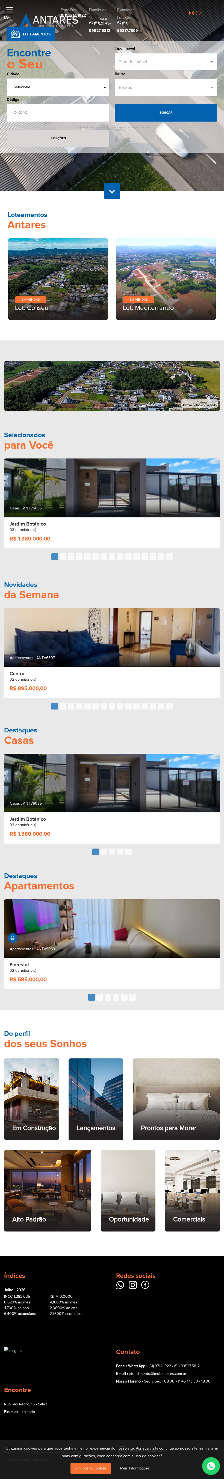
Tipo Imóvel (125, 48)
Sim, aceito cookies (91, 1468)
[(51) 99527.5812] (211, 1466)
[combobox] (163, 62)
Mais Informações (135, 1468)
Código (13, 99)
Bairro (120, 74)
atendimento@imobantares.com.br (157, 1324)
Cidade (13, 74)
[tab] (54, 506)
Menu (9, 18)
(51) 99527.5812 (187, 1316)
